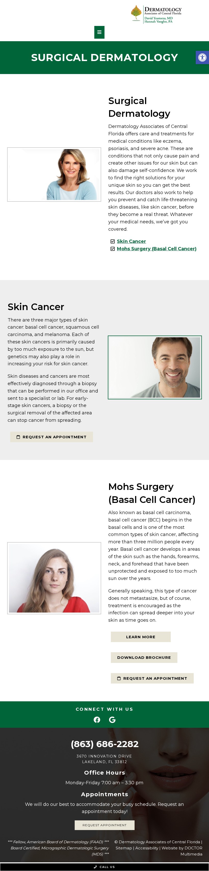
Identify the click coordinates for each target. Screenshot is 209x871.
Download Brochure (144, 657)
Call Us (106, 867)
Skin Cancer (131, 241)
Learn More (140, 636)
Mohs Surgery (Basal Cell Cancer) (157, 249)
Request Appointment (105, 825)
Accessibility (146, 848)
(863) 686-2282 (105, 743)
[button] (202, 57)
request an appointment (54, 436)
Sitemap (124, 848)
